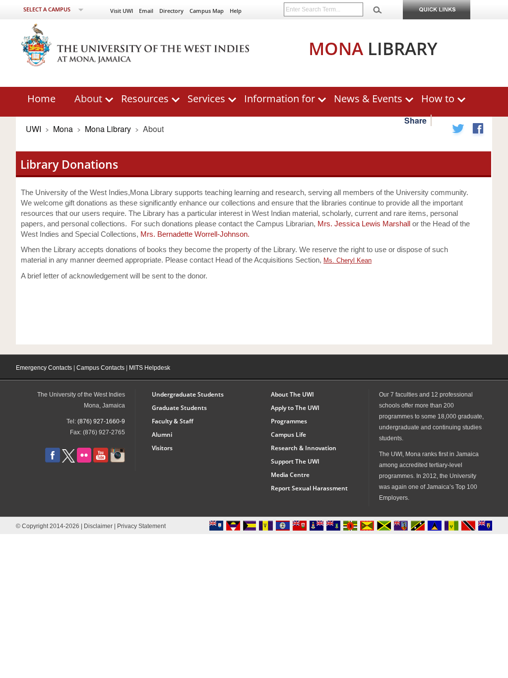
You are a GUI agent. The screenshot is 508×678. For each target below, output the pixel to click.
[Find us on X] (68, 460)
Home (41, 98)
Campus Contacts (100, 367)
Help (236, 10)
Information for (279, 98)
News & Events (368, 98)
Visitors (162, 448)
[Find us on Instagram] (117, 460)
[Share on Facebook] (477, 130)
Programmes (289, 421)
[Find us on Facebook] (52, 460)
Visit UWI (121, 10)
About (88, 98)
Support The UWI (295, 461)
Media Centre (290, 475)
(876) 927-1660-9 (101, 421)
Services (206, 98)
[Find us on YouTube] (100, 460)
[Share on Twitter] (458, 130)
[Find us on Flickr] (84, 460)
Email (146, 10)
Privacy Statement (141, 526)
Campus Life (288, 434)
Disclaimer (98, 526)
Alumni (162, 434)
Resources (145, 98)
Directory (171, 10)
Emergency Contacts (44, 367)
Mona (63, 129)
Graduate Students (179, 408)
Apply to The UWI (295, 408)
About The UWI (292, 394)
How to (437, 98)
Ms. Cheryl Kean (347, 260)
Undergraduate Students (188, 394)
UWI (33, 129)
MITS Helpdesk (149, 367)
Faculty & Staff (172, 421)
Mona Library (109, 129)
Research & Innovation (303, 448)
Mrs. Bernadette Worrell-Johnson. (195, 234)
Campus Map (207, 10)
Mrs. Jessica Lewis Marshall (364, 223)
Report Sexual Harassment (309, 488)
